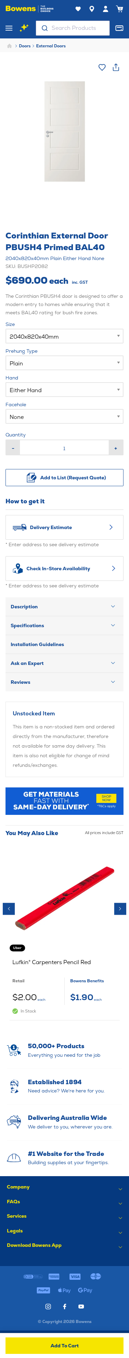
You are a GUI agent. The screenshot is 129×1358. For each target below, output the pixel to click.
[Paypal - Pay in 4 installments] (44, 1290)
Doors (25, 46)
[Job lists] (78, 9)
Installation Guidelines (37, 644)
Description (24, 607)
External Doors (51, 46)
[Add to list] (102, 67)
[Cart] (119, 9)
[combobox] (73, 28)
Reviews (20, 682)
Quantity (16, 435)
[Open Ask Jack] (24, 28)
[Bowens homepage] (30, 9)
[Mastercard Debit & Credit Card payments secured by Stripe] (96, 1276)
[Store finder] (92, 9)
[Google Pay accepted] (85, 1290)
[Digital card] (119, 28)
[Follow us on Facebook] (64, 1306)
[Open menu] (9, 28)
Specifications (27, 625)
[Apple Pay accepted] (64, 1290)
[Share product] (116, 67)
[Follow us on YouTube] (81, 1306)
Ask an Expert (27, 663)
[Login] (105, 9)
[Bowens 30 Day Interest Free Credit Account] (33, 1276)
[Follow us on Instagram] (48, 1306)
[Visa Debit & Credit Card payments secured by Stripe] (75, 1276)
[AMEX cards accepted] (54, 1276)
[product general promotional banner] (65, 801)
